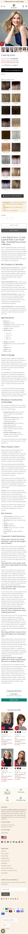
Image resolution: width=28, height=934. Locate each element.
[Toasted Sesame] (16, 184)
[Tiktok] (11, 842)
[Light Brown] (6, 135)
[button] (9, 89)
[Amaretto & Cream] (6, 85)
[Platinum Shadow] (16, 159)
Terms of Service (5, 861)
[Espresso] (16, 110)
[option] (14, 27)
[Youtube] (8, 842)
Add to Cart (14, 225)
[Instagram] (5, 842)
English (4, 925)
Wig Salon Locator (6, 865)
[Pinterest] (14, 842)
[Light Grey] (16, 135)
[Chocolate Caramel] (6, 98)
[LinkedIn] (16, 842)
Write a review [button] (14, 700)
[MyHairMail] (14, 6)
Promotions (4, 863)
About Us (3, 851)
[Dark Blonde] (16, 98)
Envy (4, 74)
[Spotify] (19, 842)
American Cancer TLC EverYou (9, 870)
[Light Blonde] (16, 122)
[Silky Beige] (6, 172)
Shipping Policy (5, 858)
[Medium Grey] (6, 159)
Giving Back (4, 873)
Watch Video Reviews (13, 196)
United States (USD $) (8, 920)
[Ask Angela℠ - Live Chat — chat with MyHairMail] (3, 931)
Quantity (3, 215)
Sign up (5, 894)
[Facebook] (2, 842)
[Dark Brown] (6, 110)
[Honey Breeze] (6, 122)
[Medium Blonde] (6, 147)
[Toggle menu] (1, 6)
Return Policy (4, 856)
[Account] (23, 6)
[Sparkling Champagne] (16, 172)
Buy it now (14, 230)
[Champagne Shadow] (16, 85)
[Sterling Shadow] (6, 184)
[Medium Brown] (16, 147)
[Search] (5, 6)
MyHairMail (7, 928)
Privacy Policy (4, 853)
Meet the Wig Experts (7, 868)
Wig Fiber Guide (5, 605)
